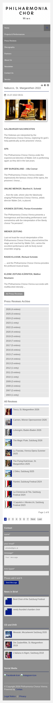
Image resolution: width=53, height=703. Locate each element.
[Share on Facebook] (45, 85)
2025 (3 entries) (13, 314)
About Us (8, 60)
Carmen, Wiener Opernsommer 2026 (30, 420)
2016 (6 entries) (13, 350)
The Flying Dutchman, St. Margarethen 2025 (24, 462)
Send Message (11, 583)
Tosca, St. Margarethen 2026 (26, 409)
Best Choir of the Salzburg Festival (29, 599)
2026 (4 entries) (13, 309)
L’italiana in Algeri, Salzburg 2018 (28, 653)
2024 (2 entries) (13, 318)
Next (33, 519)
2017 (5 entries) (13, 345)
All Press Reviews (14, 294)
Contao (19, 689)
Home (6, 28)
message (8, 553)
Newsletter (8, 66)
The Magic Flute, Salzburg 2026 (27, 440)
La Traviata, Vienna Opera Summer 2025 (29, 452)
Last (40, 519)
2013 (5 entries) (13, 363)
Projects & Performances (14, 34)
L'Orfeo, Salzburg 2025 (23, 471)
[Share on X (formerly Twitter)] (48, 85)
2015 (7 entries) (13, 354)
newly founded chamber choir (26, 609)
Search (47, 27)
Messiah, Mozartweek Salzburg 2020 (30, 632)
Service (7, 79)
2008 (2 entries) (13, 386)
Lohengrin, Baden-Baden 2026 (27, 430)
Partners (7, 54)
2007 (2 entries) (13, 390)
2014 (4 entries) (13, 359)
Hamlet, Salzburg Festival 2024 (27, 482)
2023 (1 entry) (12, 323)
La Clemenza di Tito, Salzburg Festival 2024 (27, 493)
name (7, 534)
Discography (9, 47)
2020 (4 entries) (13, 332)
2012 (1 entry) (12, 368)
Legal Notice (10, 696)
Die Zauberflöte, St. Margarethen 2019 (28, 644)
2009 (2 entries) (13, 381)
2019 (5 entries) (13, 336)
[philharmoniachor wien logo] (26, 13)
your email (9, 543)
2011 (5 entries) (13, 372)
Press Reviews (10, 41)
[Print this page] (42, 85)
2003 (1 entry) (12, 395)
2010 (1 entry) (12, 377)
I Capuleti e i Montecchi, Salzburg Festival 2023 (28, 503)
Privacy (22, 696)
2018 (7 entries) (13, 341)
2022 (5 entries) (13, 327)
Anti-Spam (9, 568)
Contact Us (8, 73)
